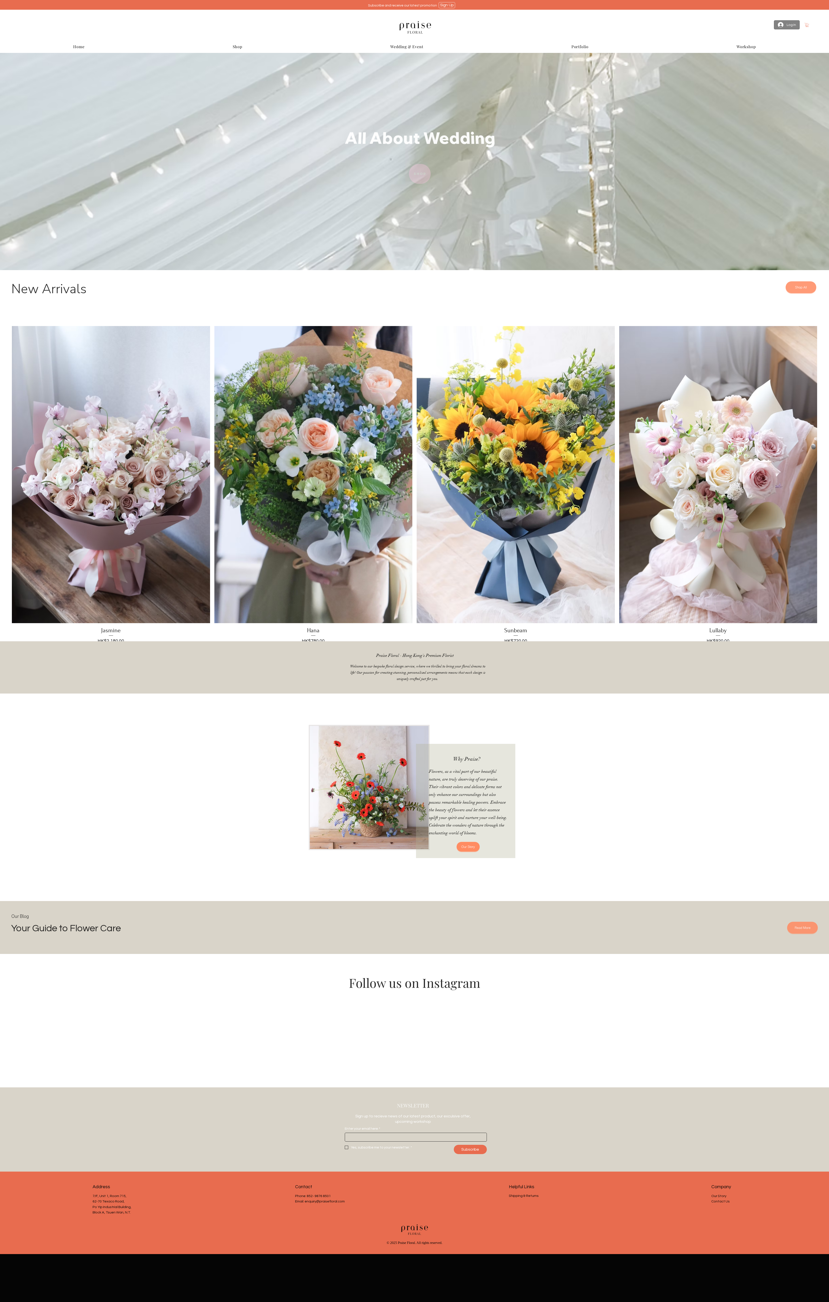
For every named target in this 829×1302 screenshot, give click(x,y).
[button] (807, 25)
